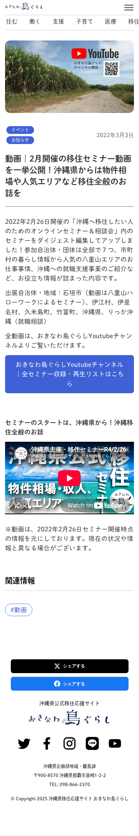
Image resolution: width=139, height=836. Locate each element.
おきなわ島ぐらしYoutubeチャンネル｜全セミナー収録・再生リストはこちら (69, 374)
